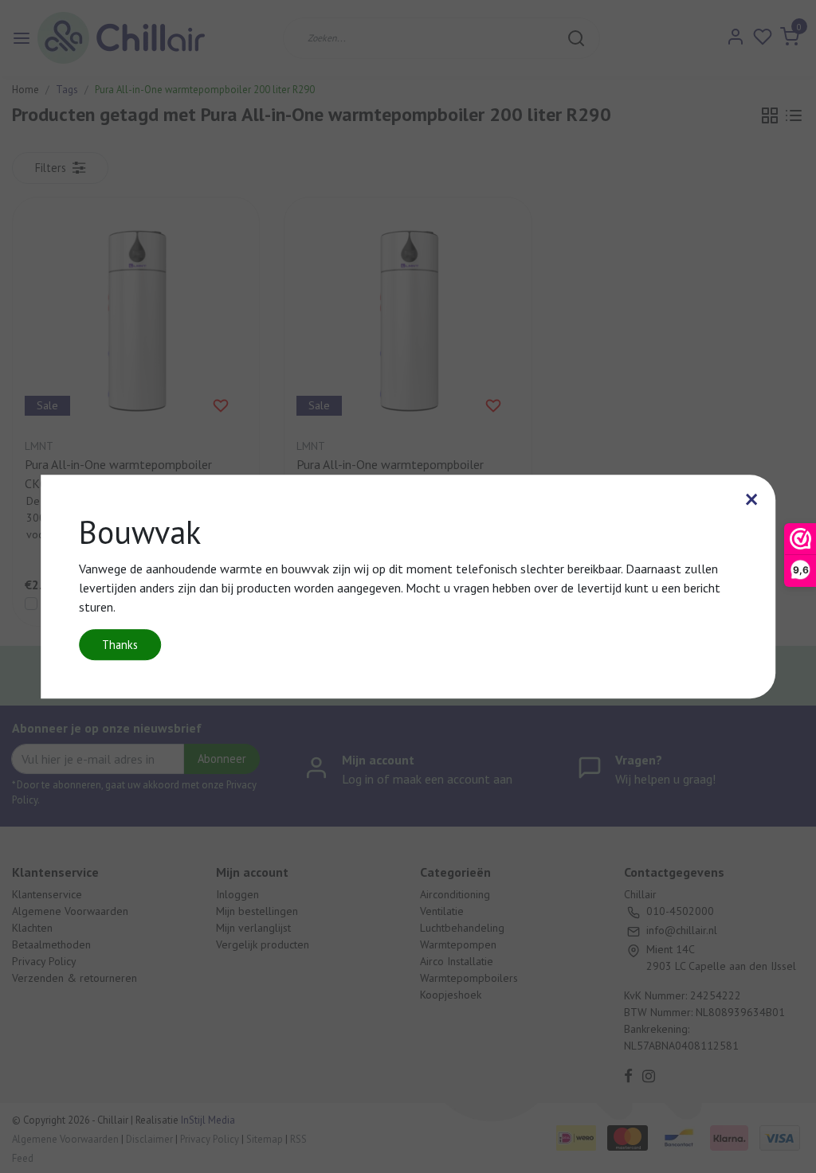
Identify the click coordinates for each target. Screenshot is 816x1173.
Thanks (120, 644)
